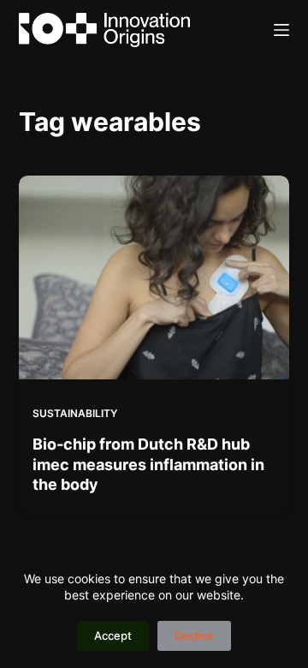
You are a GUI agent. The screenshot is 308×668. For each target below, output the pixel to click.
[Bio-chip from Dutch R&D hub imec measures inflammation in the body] (154, 277)
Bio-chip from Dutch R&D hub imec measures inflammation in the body (148, 464)
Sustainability (75, 413)
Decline (194, 635)
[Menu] (281, 30)
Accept (113, 635)
